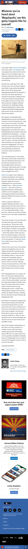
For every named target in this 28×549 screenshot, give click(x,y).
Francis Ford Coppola (19, 68)
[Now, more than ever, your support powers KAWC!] (14, 389)
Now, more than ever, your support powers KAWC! (14, 403)
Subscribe (14, 458)
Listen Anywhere (14, 486)
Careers (5, 521)
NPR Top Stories (11, 349)
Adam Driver (5, 175)
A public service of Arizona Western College (13, 528)
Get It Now (14, 492)
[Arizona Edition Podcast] (14, 427)
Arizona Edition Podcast (14, 443)
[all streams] (26, 547)
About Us (5, 518)
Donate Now (14, 408)
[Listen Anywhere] (14, 474)
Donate (23, 2)
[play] (2, 547)
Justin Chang (9, 27)
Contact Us (5, 525)
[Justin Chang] (5, 363)
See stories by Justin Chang (18, 371)
